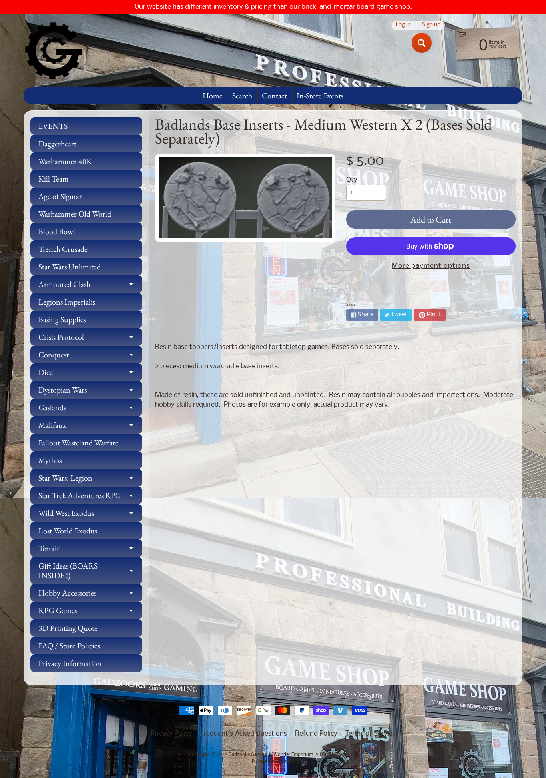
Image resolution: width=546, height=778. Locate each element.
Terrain (90, 550)
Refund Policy (316, 734)
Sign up (431, 25)
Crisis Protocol (90, 339)
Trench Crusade (63, 249)
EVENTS (53, 126)
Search (242, 95)
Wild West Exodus (90, 515)
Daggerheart (57, 143)
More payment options (431, 266)
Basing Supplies (62, 319)
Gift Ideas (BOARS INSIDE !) (90, 571)
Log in (403, 25)
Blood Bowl (56, 231)
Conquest (90, 356)
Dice (90, 374)
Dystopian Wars (90, 392)
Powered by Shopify (273, 761)
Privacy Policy (171, 734)
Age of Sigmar (60, 196)
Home (213, 95)
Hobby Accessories (90, 595)
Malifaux (90, 427)
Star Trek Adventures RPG (90, 497)
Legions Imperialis (66, 302)
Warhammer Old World (74, 214)
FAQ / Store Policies (69, 645)
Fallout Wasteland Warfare (78, 442)
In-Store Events (320, 95)
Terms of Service (370, 734)
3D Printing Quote (68, 628)
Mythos (50, 460)
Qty (351, 180)
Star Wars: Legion (90, 480)
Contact (274, 95)
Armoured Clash (90, 286)
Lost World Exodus (67, 530)
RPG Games (90, 612)
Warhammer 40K (65, 161)
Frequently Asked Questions (243, 734)
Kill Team (53, 179)
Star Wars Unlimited (69, 266)
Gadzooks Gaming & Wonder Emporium (271, 754)
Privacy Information (70, 663)
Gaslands (90, 409)
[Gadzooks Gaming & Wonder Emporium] (54, 51)
